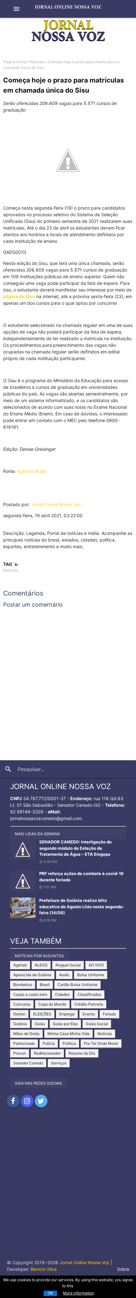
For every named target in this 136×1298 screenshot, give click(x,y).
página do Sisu (19, 296)
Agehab (20, 965)
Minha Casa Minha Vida (68, 1033)
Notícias (37, 61)
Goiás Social (97, 1023)
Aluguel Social (68, 965)
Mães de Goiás (26, 1033)
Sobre (123, 1269)
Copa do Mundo (52, 1004)
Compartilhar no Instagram (27, 1101)
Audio (64, 974)
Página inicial (15, 61)
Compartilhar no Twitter (41, 1101)
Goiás (40, 1023)
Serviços (58, 1063)
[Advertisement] (68, 1188)
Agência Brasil (31, 471)
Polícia (49, 1043)
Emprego (67, 1014)
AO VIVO (96, 965)
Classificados (89, 994)
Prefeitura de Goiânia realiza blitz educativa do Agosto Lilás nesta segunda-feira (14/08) (81, 906)
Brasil (45, 984)
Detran (19, 1014)
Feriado (109, 1014)
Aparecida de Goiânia (32, 974)
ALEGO (41, 965)
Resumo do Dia (82, 1053)
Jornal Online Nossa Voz (56, 504)
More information (78, 1293)
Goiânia (20, 1023)
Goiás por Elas (65, 1023)
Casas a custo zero (30, 994)
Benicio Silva (44, 1269)
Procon (19, 1053)
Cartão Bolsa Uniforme (77, 984)
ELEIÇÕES (42, 1014)
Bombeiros (22, 984)
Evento (89, 1014)
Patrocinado (24, 1043)
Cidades (62, 994)
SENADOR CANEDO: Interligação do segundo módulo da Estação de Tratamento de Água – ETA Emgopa (75, 848)
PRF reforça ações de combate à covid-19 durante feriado (81, 876)
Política (69, 1043)
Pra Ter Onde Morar (101, 1043)
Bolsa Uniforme (90, 974)
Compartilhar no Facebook (13, 1101)
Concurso (21, 1004)
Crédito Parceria (88, 1004)
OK (50, 1293)
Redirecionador (47, 1053)
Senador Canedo (28, 1063)
